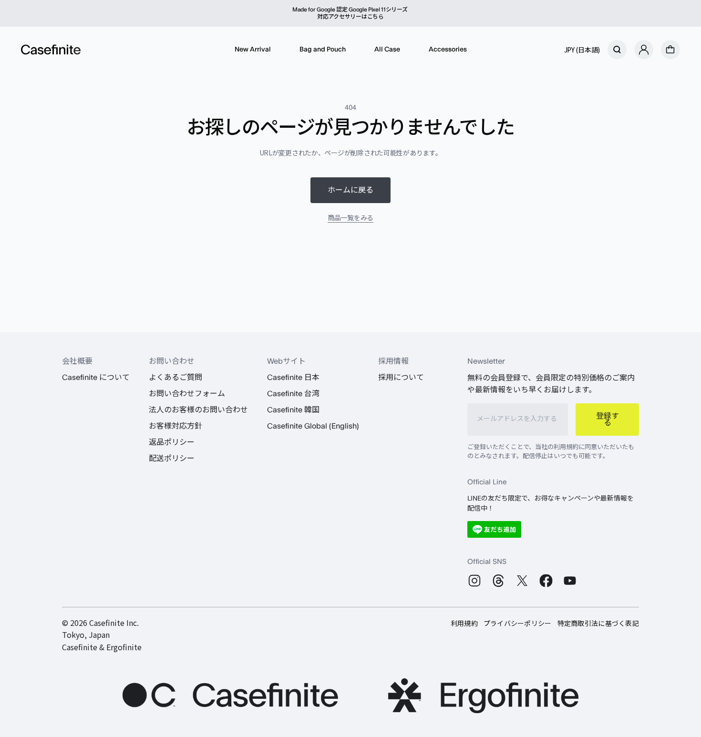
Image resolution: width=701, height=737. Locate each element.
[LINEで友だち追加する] (494, 529)
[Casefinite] (51, 49)
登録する (607, 419)
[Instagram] (474, 580)
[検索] (617, 49)
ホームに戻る (350, 190)
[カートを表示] (670, 49)
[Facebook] (546, 580)
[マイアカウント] (643, 49)
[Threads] (498, 580)
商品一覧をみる (350, 217)
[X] (522, 580)
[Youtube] (570, 580)
